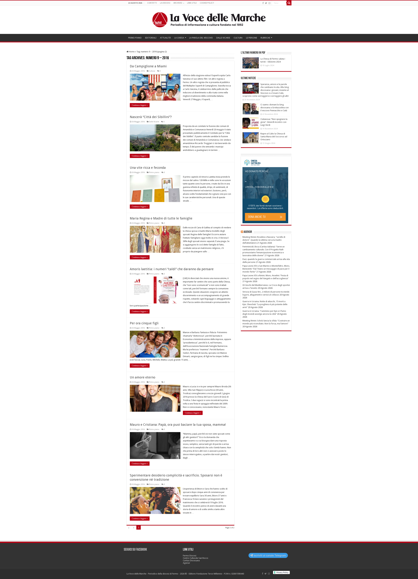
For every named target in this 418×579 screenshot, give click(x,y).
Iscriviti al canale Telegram (270, 555)
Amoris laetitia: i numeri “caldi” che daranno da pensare (172, 269)
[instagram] (269, 3)
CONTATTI (152, 3)
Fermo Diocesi (189, 555)
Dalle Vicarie (154, 122)
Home (132, 51)
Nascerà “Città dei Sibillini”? (151, 117)
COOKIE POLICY (207, 3)
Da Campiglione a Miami (148, 66)
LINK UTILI (192, 3)
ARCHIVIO (177, 3)
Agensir (248, 232)
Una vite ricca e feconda (148, 168)
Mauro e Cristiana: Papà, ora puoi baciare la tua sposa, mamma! (178, 425)
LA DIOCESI (165, 3)
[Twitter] (266, 3)
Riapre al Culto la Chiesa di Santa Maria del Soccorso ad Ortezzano (273, 136)
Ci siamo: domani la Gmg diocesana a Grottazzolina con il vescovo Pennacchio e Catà (274, 107)
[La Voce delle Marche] (209, 20)
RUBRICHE (265, 38)
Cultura (152, 71)
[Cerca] (289, 2)
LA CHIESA (179, 38)
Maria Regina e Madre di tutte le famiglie (161, 218)
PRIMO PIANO (135, 38)
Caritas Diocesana (191, 560)
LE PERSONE (251, 38)
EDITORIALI (150, 38)
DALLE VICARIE (223, 38)
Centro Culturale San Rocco (195, 558)
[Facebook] (263, 3)
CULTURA (238, 38)
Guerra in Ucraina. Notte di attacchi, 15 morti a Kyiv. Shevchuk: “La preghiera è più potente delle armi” (264, 304)
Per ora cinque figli (144, 323)
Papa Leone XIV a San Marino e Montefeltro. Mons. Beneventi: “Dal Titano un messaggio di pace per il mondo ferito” (266, 269)
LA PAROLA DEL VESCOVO (201, 38)
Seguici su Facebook (135, 550)
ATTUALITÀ (165, 38)
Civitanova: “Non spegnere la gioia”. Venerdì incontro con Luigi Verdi (273, 122)
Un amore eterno (142, 377)
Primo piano (154, 172)
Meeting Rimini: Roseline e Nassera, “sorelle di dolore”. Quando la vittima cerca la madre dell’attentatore (263, 240)
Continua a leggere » (140, 105)
